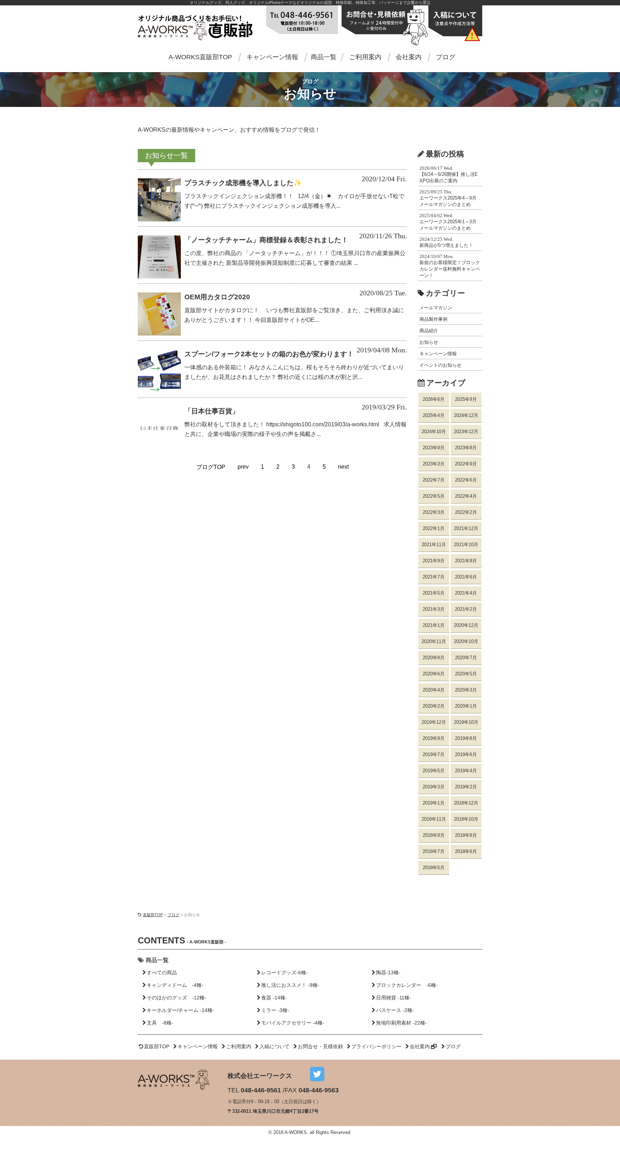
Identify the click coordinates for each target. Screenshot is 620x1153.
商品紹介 (428, 330)
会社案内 (409, 57)
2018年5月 (434, 867)
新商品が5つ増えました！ (446, 242)
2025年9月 (466, 399)
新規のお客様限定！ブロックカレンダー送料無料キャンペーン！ (449, 266)
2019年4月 (466, 770)
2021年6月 (466, 577)
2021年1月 (434, 625)
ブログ (445, 57)
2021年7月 (434, 577)
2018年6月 (466, 851)
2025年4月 (434, 415)
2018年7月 (434, 851)
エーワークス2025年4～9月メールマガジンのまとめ (447, 198)
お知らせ (428, 342)
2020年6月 (434, 673)
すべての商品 (162, 972)
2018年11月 (434, 819)
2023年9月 (434, 447)
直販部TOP (153, 915)
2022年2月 (466, 512)
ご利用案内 (365, 57)
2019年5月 (434, 770)
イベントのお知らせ (440, 365)
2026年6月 (434, 399)
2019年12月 (434, 722)
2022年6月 (466, 480)
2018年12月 (466, 803)
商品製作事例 (433, 319)
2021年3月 (434, 609)
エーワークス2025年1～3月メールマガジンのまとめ (447, 222)
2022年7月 (434, 480)
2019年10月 (466, 722)
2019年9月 (434, 738)
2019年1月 (434, 803)
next (343, 467)
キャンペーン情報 (272, 57)
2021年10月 (466, 544)
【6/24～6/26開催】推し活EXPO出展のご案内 (448, 174)
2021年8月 (466, 560)
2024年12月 (466, 415)
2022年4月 (466, 496)
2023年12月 (466, 431)
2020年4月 (434, 690)
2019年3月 (434, 786)
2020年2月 (434, 706)
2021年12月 (466, 528)
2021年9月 (434, 560)
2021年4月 (466, 593)
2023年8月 (466, 447)
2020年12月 (466, 625)
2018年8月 (466, 835)
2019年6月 (466, 754)
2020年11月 (434, 641)
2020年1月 (466, 706)
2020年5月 (466, 673)
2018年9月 (434, 835)
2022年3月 (434, 512)
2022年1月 (434, 528)
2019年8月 (466, 738)
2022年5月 (434, 496)
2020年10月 (466, 641)
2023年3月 (434, 464)
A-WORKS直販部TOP (200, 57)
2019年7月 (434, 754)
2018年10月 (466, 819)
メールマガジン (435, 307)
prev (243, 467)
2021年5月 (434, 593)
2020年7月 (466, 657)
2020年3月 (466, 690)
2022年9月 (466, 464)
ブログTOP (210, 467)
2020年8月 (434, 657)
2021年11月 (434, 544)
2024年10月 (434, 431)
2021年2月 (466, 609)
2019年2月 (466, 786)
